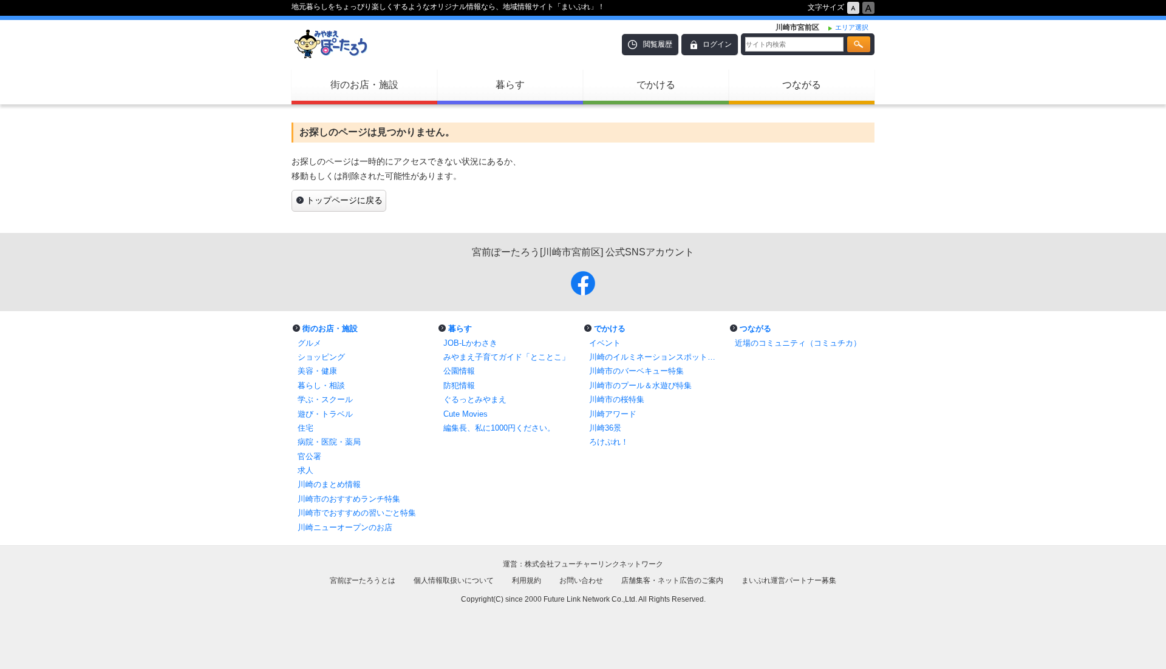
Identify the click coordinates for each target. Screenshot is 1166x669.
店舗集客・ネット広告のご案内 (672, 580)
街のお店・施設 (364, 84)
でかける (655, 84)
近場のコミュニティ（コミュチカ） (798, 343)
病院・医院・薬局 (329, 441)
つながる (801, 84)
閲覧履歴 (657, 44)
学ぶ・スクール (325, 399)
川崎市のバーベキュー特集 (636, 370)
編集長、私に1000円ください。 (499, 427)
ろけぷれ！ (609, 441)
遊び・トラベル (325, 414)
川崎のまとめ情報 (329, 484)
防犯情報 (459, 385)
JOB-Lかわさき (470, 343)
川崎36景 (605, 427)
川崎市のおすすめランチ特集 (349, 498)
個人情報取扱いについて (454, 580)
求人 (305, 470)
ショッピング (321, 356)
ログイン (717, 44)
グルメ (309, 343)
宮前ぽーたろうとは (362, 580)
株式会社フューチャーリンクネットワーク (594, 564)
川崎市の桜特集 (616, 399)
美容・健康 (317, 370)
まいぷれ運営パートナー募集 (789, 580)
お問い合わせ (581, 580)
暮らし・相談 (321, 385)
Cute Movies (465, 414)
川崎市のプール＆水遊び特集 (640, 385)
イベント (605, 343)
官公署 (309, 456)
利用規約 (526, 580)
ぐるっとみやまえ (474, 399)
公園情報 (459, 370)
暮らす (510, 84)
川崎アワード (612, 414)
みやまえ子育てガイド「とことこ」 (506, 356)
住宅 (305, 427)
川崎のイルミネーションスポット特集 (656, 356)
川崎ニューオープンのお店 (345, 527)
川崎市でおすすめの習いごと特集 (357, 512)
